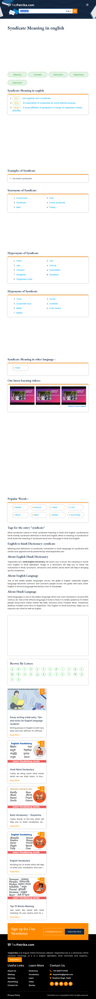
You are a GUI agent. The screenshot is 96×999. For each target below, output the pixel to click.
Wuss (17, 515)
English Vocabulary (20, 860)
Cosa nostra (55, 308)
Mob (18, 207)
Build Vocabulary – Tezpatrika (25, 815)
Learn (31, 978)
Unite (18, 261)
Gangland (21, 274)
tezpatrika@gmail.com (63, 974)
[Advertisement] (48, 52)
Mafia (19, 308)
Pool (51, 198)
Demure (37, 507)
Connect (20, 270)
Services (11, 978)
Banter (18, 507)
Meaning (17, 74)
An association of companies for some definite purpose (49, 103)
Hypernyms (79, 74)
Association (54, 270)
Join (18, 265)
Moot (36, 515)
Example (38, 74)
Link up (52, 265)
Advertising (13, 981)
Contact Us (13, 985)
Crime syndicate (57, 202)
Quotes (32, 985)
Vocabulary (34, 974)
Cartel (52, 299)
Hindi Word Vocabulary (22, 769)
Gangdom (54, 274)
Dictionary (33, 971)
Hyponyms (17, 82)
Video (31, 981)
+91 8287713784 (60, 971)
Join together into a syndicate (36, 98)
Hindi (17, 368)
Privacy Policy (14, 995)
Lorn (73, 507)
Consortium (22, 198)
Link (51, 261)
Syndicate (21, 202)
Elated (55, 515)
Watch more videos (77, 406)
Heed (54, 507)
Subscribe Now (74, 931)
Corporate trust (23, 303)
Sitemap (11, 974)
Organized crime (24, 279)
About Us (12, 971)
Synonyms (58, 74)
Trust (18, 299)
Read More (14, 735)
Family (52, 207)
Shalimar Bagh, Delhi (61, 978)
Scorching (75, 515)
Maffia (19, 313)
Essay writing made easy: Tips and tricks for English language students (26, 720)
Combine (53, 303)
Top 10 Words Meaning (22, 906)
